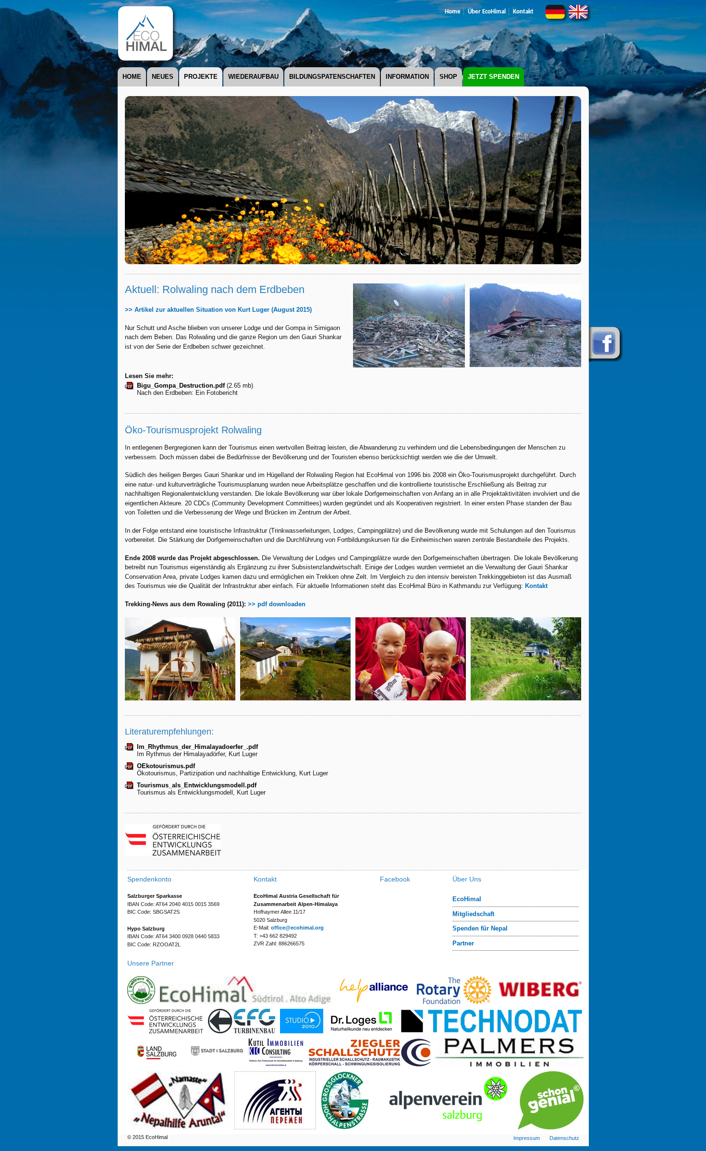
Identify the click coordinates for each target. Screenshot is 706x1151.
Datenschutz (564, 1138)
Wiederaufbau (253, 76)
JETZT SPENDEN (493, 76)
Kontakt (523, 12)
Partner (463, 943)
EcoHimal (466, 899)
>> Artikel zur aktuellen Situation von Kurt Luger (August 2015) (218, 309)
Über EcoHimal (487, 12)
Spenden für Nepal (480, 928)
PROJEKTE (201, 76)
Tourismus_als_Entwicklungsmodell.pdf (196, 785)
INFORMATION (407, 76)
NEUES (162, 76)
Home (453, 12)
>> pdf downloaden (276, 604)
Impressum (526, 1138)
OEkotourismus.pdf (166, 766)
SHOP (448, 76)
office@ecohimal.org (297, 928)
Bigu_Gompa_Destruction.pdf (181, 385)
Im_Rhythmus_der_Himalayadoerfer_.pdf (197, 746)
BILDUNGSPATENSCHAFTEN (332, 76)
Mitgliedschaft (473, 914)
